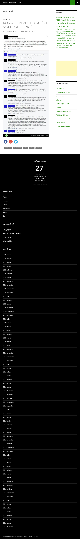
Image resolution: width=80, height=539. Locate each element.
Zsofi (16, 31)
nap (68, 40)
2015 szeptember (8, 493)
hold (68, 33)
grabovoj (64, 31)
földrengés (17, 148)
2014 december (8, 527)
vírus (60, 47)
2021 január (7, 304)
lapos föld (61, 38)
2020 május (7, 326)
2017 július (6, 410)
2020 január (7, 342)
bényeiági (66, 17)
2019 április (7, 345)
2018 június (7, 368)
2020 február (7, 338)
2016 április (7, 466)
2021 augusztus (8, 292)
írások (66, 47)
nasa (71, 40)
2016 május (7, 462)
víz (63, 47)
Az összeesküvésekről (63, 126)
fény (57, 29)
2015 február (7, 519)
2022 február (7, 274)
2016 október (7, 444)
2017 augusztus (8, 406)
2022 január (7, 277)
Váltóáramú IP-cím (62, 115)
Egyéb (5, 197)
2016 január (7, 478)
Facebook (6, 19)
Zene (4, 216)
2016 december (8, 436)
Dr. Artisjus (60, 89)
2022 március (7, 270)
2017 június (7, 413)
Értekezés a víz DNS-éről (64, 111)
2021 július (6, 296)
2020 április (7, 330)
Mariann (64, 40)
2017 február (7, 428)
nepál (32, 148)
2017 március (7, 425)
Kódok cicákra (60, 122)
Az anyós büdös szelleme (64, 119)
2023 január (7, 262)
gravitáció (70, 31)
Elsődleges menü (77, 2)
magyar (58, 40)
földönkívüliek (66, 29)
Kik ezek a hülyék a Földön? (12, 233)
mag (73, 38)
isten (25, 148)
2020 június (7, 323)
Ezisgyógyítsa (7, 230)
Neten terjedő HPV (62, 104)
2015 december (8, 481)
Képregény (6, 208)
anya (62, 17)
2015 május (7, 508)
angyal (58, 17)
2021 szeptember (8, 289)
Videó (5, 212)
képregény (68, 36)
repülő (70, 43)
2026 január (7, 255)
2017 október (7, 398)
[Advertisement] (66, 68)
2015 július (6, 500)
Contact (35, 536)
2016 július (6, 455)
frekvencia (71, 27)
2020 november (8, 308)
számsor (64, 45)
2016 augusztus (8, 451)
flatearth (63, 27)
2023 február (7, 258)
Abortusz (59, 100)
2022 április (7, 266)
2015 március (7, 515)
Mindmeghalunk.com (12, 2)
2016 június (7, 459)
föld (61, 29)
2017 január (7, 432)
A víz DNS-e (60, 96)
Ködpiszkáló (7, 237)
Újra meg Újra (7, 241)
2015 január (7, 523)
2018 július (6, 364)
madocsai (69, 38)
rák (60, 45)
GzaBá (59, 33)
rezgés (39, 148)
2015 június (7, 504)
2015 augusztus (8, 496)
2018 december (8, 349)
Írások (5, 205)
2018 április (7, 376)
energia (72, 20)
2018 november (8, 353)
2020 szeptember (8, 311)
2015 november (8, 485)
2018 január (7, 387)
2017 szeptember (8, 402)
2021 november (8, 285)
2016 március (7, 470)
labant (74, 36)
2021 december (8, 281)
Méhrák (58, 107)
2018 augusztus (8, 360)
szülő (67, 45)
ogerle (61, 43)
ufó (71, 45)
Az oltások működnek (63, 92)
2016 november (8, 440)
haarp (64, 33)
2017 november (8, 394)
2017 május (7, 417)
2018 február (7, 383)
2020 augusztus (8, 315)
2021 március (7, 300)
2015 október (7, 489)
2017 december (8, 391)
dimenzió (63, 20)
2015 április (7, 512)
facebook (8, 148)
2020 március (7, 334)
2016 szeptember (8, 447)
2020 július (6, 319)
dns (68, 20)
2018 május (7, 372)
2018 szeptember (8, 357)
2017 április (7, 421)
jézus (63, 35)
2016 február (7, 474)
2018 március (7, 379)
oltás (66, 43)
